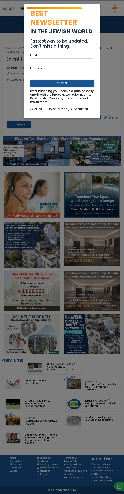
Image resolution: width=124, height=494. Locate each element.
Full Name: (36, 68)
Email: (34, 55)
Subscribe (62, 83)
